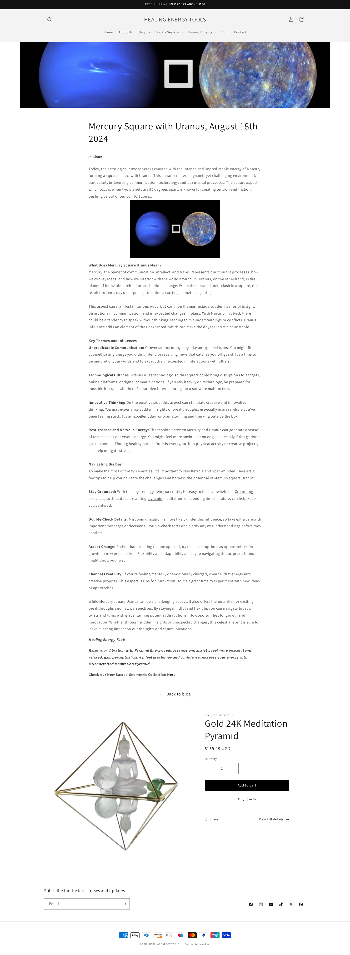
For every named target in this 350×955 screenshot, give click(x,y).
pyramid (155, 498)
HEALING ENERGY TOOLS (164, 944)
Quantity (211, 759)
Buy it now (247, 799)
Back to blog (178, 694)
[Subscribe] (124, 903)
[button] (49, 19)
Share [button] (97, 156)
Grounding (244, 491)
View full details (271, 819)
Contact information (197, 944)
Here (171, 674)
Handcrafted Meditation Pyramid (120, 663)
